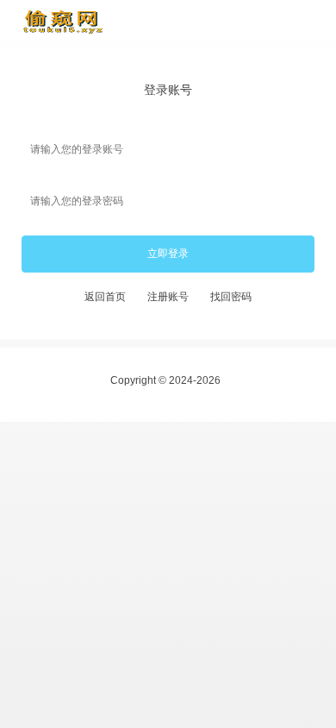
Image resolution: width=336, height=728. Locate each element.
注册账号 (168, 298)
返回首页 (105, 298)
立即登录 (168, 254)
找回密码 (231, 298)
